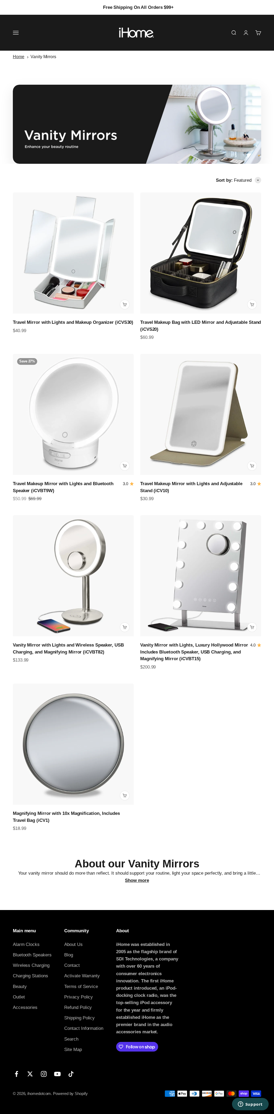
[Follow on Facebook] (16, 1074)
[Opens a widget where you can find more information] (250, 1104)
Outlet (19, 997)
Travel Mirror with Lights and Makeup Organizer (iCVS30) (73, 322)
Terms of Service (81, 986)
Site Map (73, 1049)
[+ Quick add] (125, 304)
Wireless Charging (31, 965)
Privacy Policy (78, 997)
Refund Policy (78, 1007)
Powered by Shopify (70, 1093)
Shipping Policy (79, 1017)
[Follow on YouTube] (57, 1074)
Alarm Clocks (26, 944)
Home (18, 56)
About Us (73, 944)
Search (71, 1039)
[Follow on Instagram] (43, 1074)
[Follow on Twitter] (30, 1074)
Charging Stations (30, 975)
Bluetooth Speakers (32, 954)
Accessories (25, 1007)
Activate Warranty (82, 975)
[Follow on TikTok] (71, 1074)
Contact (71, 965)
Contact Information (83, 1028)
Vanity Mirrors (43, 56)
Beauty (20, 986)
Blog (68, 954)
